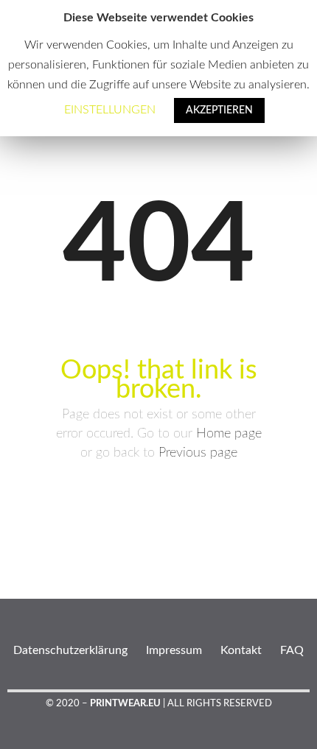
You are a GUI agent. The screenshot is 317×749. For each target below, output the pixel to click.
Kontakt (241, 650)
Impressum (174, 650)
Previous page (197, 453)
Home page (229, 433)
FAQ (292, 650)
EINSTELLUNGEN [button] (110, 110)
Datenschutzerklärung (70, 650)
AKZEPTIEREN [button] (219, 110)
